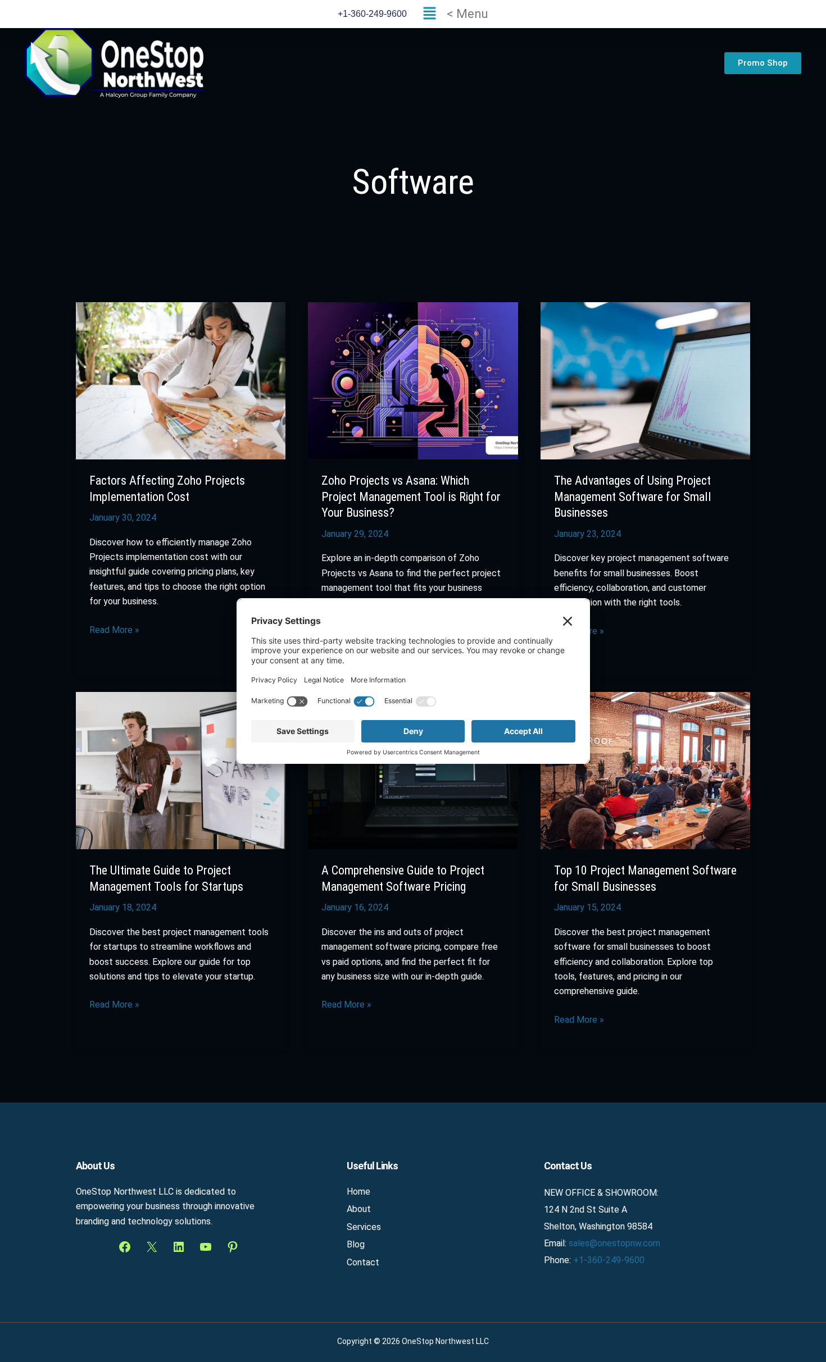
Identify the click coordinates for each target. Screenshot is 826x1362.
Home (358, 1191)
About (359, 1209)
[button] (453, 14)
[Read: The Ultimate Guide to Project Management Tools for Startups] (180, 770)
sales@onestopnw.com (614, 1243)
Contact (363, 1262)
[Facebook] (124, 1247)
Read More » (114, 629)
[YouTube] (205, 1247)
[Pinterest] (232, 1247)
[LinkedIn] (178, 1247)
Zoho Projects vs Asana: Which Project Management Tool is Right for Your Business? (411, 496)
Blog (356, 1244)
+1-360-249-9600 (609, 1260)
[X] (151, 1247)
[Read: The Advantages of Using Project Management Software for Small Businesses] (645, 380)
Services (364, 1227)
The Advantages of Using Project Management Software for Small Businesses (632, 496)
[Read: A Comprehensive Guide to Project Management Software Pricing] (413, 770)
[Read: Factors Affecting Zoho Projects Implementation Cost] (180, 380)
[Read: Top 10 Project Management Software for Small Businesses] (645, 770)
